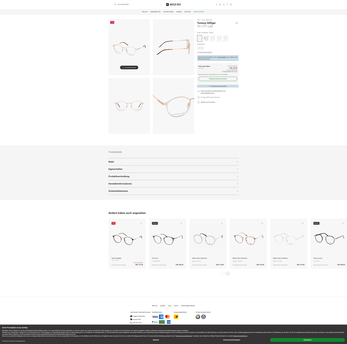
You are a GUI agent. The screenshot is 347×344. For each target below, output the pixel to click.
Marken (179, 11)
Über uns (155, 305)
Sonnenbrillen (155, 11)
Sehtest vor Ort (199, 11)
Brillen (144, 11)
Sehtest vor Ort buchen (208, 102)
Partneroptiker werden (188, 305)
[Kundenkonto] (224, 4)
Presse (176, 305)
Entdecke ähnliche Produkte (218, 79)
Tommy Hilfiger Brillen (207, 20)
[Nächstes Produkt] (228, 273)
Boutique (188, 11)
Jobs (169, 305)
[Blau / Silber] (225, 38)
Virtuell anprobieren (130, 67)
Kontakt (162, 305)
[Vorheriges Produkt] (223, 273)
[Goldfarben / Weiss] (199, 38)
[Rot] (219, 38)
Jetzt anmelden (221, 57)
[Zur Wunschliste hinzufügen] (236, 23)
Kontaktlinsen (168, 11)
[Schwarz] (206, 38)
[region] (173, 246)
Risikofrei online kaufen (219, 86)
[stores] (220, 4)
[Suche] (216, 4)
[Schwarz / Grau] (212, 38)
